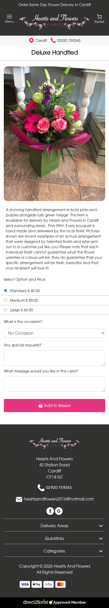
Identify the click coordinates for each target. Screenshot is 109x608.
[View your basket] (99, 18)
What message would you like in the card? (41, 371)
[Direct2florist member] (54, 602)
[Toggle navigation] (9, 18)
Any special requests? (22, 345)
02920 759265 (68, 40)
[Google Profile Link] (59, 510)
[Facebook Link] (50, 510)
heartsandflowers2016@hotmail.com (59, 498)
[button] (54, 525)
